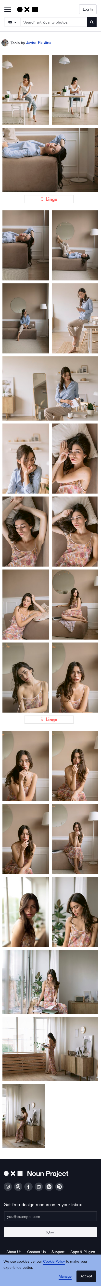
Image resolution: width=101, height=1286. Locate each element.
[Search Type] (12, 22)
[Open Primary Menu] (7, 9)
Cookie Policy (54, 1261)
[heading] (25, 90)
